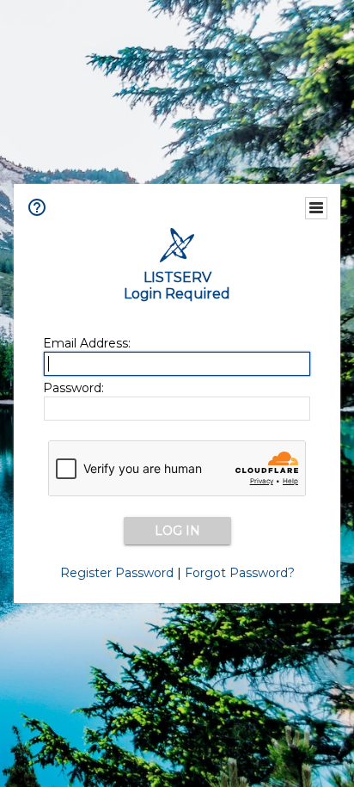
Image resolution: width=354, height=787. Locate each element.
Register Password (117, 573)
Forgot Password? (240, 573)
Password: (73, 388)
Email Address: (87, 343)
